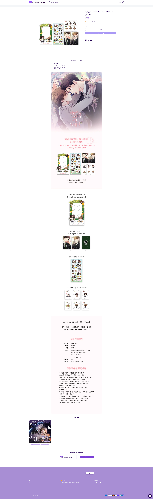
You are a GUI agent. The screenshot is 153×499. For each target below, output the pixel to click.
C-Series (56, 6)
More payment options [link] (100, 36)
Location (101, 6)
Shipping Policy (31, 494)
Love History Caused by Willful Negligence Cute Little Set (41, 8)
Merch (88, 18)
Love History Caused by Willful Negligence (40, 444)
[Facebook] (94, 482)
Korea (88, 17)
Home (30, 6)
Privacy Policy (43, 494)
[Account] (120, 2)
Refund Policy (48, 494)
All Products (108, 6)
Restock (50, 6)
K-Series (63, 6)
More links (115, 6)
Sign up (90, 473)
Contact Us (31, 485)
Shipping (80, 60)
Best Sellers (36, 6)
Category (87, 6)
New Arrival (43, 6)
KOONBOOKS (37, 495)
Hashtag (80, 6)
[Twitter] (100, 482)
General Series (71, 6)
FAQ (30, 483)
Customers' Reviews (33, 487)
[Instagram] (98, 482)
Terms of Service (37, 494)
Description (73, 60)
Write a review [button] (87, 457)
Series (94, 6)
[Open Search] (49, 2)
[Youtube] (96, 482)
